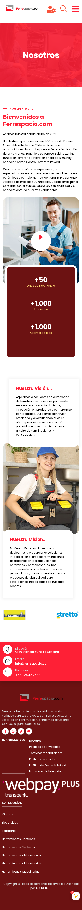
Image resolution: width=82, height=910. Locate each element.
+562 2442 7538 (27, 675)
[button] (75, 9)
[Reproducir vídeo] (41, 241)
